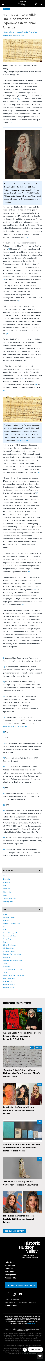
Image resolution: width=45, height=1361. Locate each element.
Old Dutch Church (9, 948)
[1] (19, 98)
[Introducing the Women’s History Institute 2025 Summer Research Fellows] (22, 1202)
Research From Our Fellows (25, 32)
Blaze (5, 915)
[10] (36, 384)
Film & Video (7, 889)
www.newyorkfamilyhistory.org (15, 726)
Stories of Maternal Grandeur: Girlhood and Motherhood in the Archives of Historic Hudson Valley (21, 1147)
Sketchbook (7, 957)
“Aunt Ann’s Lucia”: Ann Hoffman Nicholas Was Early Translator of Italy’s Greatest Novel (21, 1073)
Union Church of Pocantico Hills (13, 975)
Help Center (10, 1262)
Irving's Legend (8, 939)
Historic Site (7, 892)
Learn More (31, 1323)
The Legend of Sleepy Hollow (12, 969)
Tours (5, 972)
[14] (29, 572)
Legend (5, 942)
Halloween (6, 930)
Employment (10, 1275)
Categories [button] (8, 870)
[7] (10, 318)
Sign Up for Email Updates (23, 1285)
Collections (6, 882)
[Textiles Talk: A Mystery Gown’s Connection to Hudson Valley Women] (22, 1168)
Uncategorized (8, 902)
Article (6, 9)
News (5, 895)
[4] (9, 249)
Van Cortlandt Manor (9, 978)
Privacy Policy (22, 1331)
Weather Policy (23, 1329)
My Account (10, 1265)
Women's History (19, 35)
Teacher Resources (9, 898)
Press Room (10, 1271)
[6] (19, 300)
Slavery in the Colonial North (12, 960)
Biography (6, 879)
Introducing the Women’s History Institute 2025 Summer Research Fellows (18, 1219)
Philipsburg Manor (8, 32)
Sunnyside (6, 966)
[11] (4, 390)
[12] (38, 472)
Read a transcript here (23, 440)
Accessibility (10, 1278)
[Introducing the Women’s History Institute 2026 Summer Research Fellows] (22, 1094)
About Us (9, 1268)
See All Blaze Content (14, 1231)
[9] (22, 378)
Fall (4, 927)
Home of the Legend (10, 933)
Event (5, 885)
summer (5, 963)
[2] (12, 123)
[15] (35, 589)
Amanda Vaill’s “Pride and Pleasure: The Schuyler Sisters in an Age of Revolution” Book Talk (22, 1036)
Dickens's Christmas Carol (11, 924)
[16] (23, 605)
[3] (27, 237)
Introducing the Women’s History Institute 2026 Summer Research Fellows (18, 1110)
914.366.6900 (12, 1306)
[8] (7, 333)
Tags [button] (5, 909)
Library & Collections (10, 945)
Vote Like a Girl (8, 981)
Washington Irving (9, 984)
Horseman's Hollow (9, 936)
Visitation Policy (10, 1329)
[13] (37, 493)
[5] (4, 279)
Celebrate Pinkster (9, 918)
